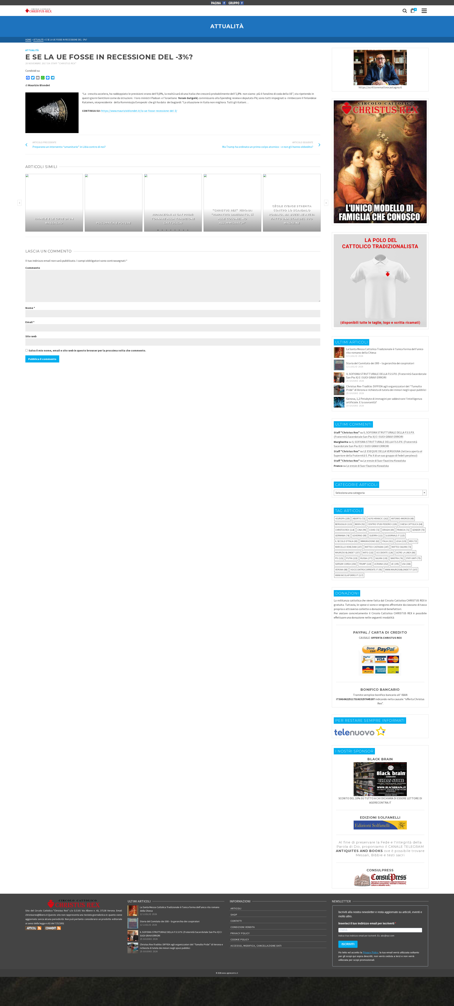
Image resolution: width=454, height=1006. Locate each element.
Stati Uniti (413, 558)
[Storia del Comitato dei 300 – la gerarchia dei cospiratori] (339, 365)
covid (374, 529)
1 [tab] (158, 230)
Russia (366, 558)
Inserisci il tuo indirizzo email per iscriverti (366, 923)
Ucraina (381, 563)
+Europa (342, 518)
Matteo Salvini (401, 546)
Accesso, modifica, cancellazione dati (256, 945)
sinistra (396, 558)
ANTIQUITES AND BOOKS (359, 851)
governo (359, 535)
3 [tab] (166, 230)
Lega (401, 541)
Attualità (32, 50)
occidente (384, 552)
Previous (19, 203)
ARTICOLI (236, 908)
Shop (234, 914)
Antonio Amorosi (402, 518)
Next (326, 203)
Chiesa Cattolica (411, 524)
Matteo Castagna (377, 546)
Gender (418, 529)
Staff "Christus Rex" (63, 63)
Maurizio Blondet (347, 552)
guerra (376, 535)
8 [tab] (188, 230)
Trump (365, 563)
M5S (413, 541)
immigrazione (370, 541)
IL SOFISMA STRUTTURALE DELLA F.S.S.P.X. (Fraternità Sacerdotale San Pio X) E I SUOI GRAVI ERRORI (386, 375)
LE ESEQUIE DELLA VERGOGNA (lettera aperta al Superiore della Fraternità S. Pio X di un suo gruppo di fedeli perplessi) (378, 453)
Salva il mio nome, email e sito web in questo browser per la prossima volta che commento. (87, 350)
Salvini (381, 558)
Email (29, 322)
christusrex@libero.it (36, 914)
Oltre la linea (405, 552)
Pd (339, 558)
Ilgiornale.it (395, 535)
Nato (368, 552)
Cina (361, 529)
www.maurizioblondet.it (401, 569)
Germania (342, 535)
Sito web (31, 336)
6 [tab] (179, 230)
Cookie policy (240, 939)
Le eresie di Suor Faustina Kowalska (384, 460)
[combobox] (380, 493)
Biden (360, 524)
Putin (351, 558)
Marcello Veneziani (348, 546)
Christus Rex (344, 529)
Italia (387, 541)
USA (406, 563)
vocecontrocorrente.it (366, 569)
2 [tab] (162, 230)
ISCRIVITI (348, 944)
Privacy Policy (240, 933)
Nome (30, 308)
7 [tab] (183, 230)
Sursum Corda (345, 563)
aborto (359, 518)
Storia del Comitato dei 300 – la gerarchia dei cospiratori (380, 363)
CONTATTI (236, 920)
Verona (341, 569)
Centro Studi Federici (382, 524)
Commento (32, 268)
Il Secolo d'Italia (346, 541)
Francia (403, 529)
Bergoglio (343, 524)
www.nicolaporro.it (349, 575)
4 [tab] (171, 230)
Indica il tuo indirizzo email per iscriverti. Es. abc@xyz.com (366, 935)
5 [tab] (175, 230)
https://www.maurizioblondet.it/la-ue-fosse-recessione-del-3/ (139, 110)
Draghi (388, 529)
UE (395, 563)
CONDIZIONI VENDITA (243, 927)
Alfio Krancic (378, 518)
